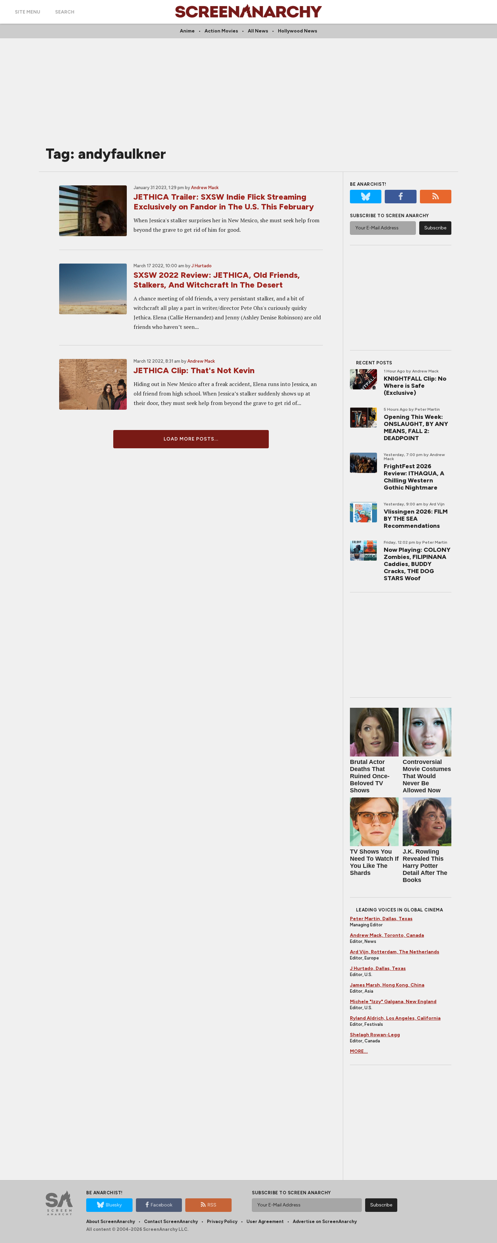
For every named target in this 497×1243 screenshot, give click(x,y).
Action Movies (221, 31)
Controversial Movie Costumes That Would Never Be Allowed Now (427, 776)
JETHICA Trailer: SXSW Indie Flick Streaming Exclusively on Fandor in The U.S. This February (224, 201)
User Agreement (265, 1221)
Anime (187, 31)
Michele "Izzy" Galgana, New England (393, 1001)
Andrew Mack (205, 187)
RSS (212, 1205)
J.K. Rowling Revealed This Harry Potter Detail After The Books (425, 865)
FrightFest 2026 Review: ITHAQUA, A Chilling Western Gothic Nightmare (414, 476)
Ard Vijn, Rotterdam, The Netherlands (394, 952)
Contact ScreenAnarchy (171, 1221)
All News (258, 31)
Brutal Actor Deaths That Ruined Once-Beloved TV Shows (369, 776)
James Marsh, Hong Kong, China (387, 985)
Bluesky (114, 1205)
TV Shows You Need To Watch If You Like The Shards (374, 862)
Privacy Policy (222, 1221)
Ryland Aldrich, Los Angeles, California (395, 1018)
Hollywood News (297, 31)
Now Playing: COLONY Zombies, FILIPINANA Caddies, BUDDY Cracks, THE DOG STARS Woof (417, 564)
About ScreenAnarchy (110, 1221)
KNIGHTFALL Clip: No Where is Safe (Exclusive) (415, 386)
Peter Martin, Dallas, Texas (381, 919)
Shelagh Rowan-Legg (375, 1035)
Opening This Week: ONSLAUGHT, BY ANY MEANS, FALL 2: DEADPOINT (416, 427)
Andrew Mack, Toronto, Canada (387, 935)
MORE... (359, 1051)
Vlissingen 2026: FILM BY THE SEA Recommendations (416, 518)
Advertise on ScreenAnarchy (325, 1221)
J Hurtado (201, 265)
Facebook (161, 1205)
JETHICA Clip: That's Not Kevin (194, 370)
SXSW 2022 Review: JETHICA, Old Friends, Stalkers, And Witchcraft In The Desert (217, 280)
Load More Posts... (191, 439)
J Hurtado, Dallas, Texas (378, 968)
